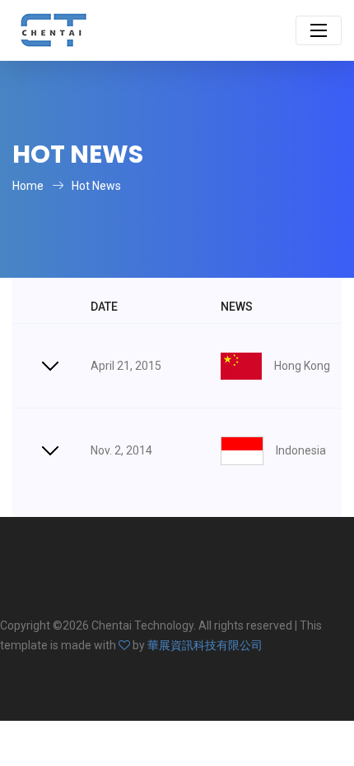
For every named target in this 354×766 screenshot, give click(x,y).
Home (28, 185)
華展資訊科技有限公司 (205, 645)
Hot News (96, 185)
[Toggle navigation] (319, 30)
